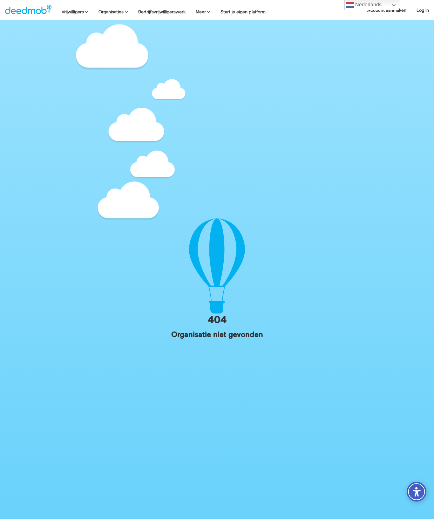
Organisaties (111, 12)
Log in (423, 10)
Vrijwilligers (73, 12)
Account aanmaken (386, 10)
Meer (201, 12)
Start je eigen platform (243, 12)
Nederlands (368, 4)
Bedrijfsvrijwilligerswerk (162, 12)
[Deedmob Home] (28, 10)
